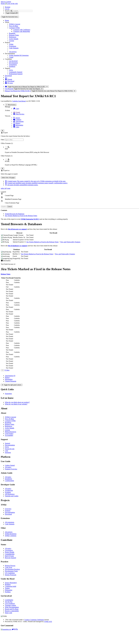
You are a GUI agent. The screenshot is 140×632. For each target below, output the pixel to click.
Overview (8, 509)
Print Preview (19, 114)
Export (17, 112)
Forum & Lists (9, 449)
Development (13, 63)
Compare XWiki (14, 28)
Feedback (12, 66)
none (8, 188)
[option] (72, 149)
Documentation (10, 445)
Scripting (8, 492)
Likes (17, 127)
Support (7, 443)
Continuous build (10, 586)
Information (19, 125)
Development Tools (11, 571)
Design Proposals (10, 575)
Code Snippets (13, 48)
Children (18, 119)
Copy (17, 108)
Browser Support (10, 558)
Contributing (9, 600)
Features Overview (11, 469)
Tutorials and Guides (11, 496)
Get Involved (13, 61)
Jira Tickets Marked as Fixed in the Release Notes (21, 215)
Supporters (8, 393)
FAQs (11, 70)
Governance (9, 550)
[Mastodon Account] (6, 629)
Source (17, 118)
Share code (8, 613)
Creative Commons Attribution (34, 620)
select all (3, 188)
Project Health (9, 552)
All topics (8, 467)
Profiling (8, 592)
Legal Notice (9, 433)
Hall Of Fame (9, 556)
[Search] (11, 11)
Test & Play (9, 602)
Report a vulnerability (12, 611)
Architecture (9, 490)
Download (8, 75)
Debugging (8, 590)
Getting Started (10, 465)
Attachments (19, 121)
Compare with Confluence (21, 29)
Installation (8, 479)
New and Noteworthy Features (70, 242)
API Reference (10, 494)
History (17, 123)
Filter (3, 140)
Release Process (10, 565)
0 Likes (7, 370)
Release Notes (9, 424)
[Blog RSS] (17, 629)
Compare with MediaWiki (21, 31)
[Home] (6, 86)
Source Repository (11, 583)
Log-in (7, 9)
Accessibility (9, 435)
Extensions (12, 46)
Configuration (9, 480)
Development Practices (12, 569)
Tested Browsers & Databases (14, 214)
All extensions (9, 522)
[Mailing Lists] (15, 629)
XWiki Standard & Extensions (19, 55)
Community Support (15, 72)
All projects (13, 52)
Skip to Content (6, 2)
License (11, 41)
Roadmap (12, 33)
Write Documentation (12, 607)
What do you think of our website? (16, 404)
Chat (6, 451)
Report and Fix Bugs (11, 609)
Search (7, 11)
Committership (9, 554)
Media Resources (10, 432)
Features (7, 510)
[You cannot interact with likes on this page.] (2, 370)
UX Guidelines (10, 573)
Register (7, 7)
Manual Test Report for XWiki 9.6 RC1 (18, 91)
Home (7, 20)
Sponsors (8, 452)
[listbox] (70, 154)
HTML (7, 161)
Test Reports (9, 89)
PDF (6, 149)
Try (6, 77)
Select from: (8, 177)
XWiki (11, 44)
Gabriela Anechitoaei (19, 101)
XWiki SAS (48, 621)
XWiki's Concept (14, 24)
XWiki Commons (10, 535)
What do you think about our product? (17, 402)
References (12, 37)
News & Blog (13, 26)
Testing (7, 588)
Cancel (10, 206)
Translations (13, 64)
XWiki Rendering (10, 534)
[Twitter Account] (13, 629)
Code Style (8, 567)
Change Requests (10, 381)
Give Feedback (10, 603)
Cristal (11, 57)
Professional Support (15, 74)
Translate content (10, 605)
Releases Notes (14, 35)
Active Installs (13, 39)
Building (8, 584)
